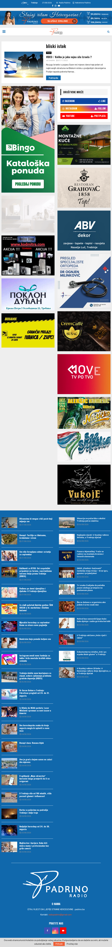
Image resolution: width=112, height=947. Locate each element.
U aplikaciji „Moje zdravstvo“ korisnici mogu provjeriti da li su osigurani (34, 778)
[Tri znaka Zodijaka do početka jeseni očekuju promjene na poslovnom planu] (67, 589)
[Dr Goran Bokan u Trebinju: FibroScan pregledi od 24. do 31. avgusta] (9, 694)
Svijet (49, 53)
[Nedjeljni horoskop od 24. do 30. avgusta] (9, 830)
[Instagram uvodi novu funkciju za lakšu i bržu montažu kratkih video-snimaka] (9, 659)
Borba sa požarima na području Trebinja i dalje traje (33, 811)
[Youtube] (63, 930)
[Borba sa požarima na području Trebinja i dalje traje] (9, 814)
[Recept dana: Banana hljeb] (9, 747)
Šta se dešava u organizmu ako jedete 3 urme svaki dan (91, 603)
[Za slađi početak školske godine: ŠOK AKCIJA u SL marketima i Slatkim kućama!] (9, 609)
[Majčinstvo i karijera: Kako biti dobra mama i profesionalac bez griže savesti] (9, 847)
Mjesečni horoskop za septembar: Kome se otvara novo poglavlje (34, 624)
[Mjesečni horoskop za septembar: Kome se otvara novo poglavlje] (9, 626)
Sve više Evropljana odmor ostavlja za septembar (35, 553)
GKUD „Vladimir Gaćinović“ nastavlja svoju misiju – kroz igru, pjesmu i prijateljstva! (92, 570)
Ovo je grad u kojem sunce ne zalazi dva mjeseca (35, 760)
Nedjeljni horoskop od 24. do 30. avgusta (34, 828)
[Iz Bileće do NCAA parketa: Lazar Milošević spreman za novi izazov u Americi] (9, 712)
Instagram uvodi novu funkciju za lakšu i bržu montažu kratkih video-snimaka (35, 658)
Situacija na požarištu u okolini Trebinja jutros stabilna (91, 519)
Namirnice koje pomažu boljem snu (35, 638)
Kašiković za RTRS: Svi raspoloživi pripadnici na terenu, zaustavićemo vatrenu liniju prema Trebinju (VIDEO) (35, 572)
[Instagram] (55, 930)
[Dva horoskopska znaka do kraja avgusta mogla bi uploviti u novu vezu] (9, 729)
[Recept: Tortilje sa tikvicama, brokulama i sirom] (9, 539)
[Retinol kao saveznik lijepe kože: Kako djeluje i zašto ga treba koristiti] (67, 623)
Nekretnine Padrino (83, 3)
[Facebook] (47, 930)
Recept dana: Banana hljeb (31, 742)
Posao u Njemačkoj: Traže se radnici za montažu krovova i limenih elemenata (90, 554)
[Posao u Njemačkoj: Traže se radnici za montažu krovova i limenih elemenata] (67, 555)
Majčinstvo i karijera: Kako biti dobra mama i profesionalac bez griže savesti (34, 845)
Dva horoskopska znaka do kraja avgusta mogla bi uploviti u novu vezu (34, 728)
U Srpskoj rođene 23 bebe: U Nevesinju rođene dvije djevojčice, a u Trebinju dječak (94, 671)
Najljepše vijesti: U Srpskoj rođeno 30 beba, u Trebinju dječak (93, 536)
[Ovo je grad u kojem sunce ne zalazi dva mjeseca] (9, 763)
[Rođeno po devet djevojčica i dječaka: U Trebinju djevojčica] (9, 592)
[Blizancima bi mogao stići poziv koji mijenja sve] (9, 522)
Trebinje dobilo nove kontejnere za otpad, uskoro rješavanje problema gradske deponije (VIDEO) (35, 675)
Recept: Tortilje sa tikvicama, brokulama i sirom (32, 536)
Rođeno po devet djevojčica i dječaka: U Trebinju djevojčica (32, 590)
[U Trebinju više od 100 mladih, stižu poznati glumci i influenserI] (9, 797)
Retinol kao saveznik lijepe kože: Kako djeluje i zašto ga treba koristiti (93, 620)
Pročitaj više (72, 944)
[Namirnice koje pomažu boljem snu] (9, 643)
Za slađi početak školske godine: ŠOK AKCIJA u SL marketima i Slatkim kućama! (36, 607)
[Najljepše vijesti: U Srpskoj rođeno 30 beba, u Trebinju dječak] (67, 539)
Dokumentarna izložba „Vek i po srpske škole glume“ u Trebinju (91, 653)
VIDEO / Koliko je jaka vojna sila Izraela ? (69, 57)
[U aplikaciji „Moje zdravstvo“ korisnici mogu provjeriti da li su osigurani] (9, 780)
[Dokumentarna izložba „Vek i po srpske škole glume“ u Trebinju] (67, 656)
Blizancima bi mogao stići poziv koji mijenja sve (35, 520)
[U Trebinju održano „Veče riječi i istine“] (67, 639)
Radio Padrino (64, 3)
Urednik (52, 60)
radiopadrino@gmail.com (60, 914)
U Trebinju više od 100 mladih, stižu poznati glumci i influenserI (35, 794)
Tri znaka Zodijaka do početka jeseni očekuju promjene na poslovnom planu (91, 587)
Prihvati (59, 944)
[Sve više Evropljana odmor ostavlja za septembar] (9, 555)
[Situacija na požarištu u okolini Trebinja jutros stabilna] (67, 522)
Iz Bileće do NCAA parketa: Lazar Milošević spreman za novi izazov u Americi (35, 710)
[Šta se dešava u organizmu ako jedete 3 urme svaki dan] (67, 606)
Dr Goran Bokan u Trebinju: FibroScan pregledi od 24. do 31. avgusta (34, 693)
